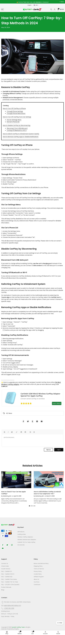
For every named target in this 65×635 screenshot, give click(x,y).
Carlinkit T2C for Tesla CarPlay (26, 542)
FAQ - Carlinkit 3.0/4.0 (7, 574)
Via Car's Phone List (13, 122)
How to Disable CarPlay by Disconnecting (16, 125)
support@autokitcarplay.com (12, 605)
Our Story (36, 582)
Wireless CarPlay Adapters (25, 537)
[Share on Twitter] (27, 421)
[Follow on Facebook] (2, 544)
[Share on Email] (41, 421)
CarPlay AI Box (22, 534)
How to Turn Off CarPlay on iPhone (14, 108)
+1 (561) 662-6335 (9, 608)
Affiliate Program (39, 577)
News (10, 413)
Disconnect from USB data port (17, 128)
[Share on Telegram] (37, 421)
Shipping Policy (38, 566)
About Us (36, 579)
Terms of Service (39, 569)
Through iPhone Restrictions (16, 113)
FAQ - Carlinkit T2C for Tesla (9, 582)
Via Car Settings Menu (14, 120)
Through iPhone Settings (15, 111)
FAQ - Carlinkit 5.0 (6, 571)
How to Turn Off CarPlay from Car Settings (17, 117)
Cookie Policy (38, 574)
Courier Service (5, 569)
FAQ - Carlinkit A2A (6, 577)
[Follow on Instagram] (11, 544)
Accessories (21, 545)
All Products (21, 532)
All (7, 413)
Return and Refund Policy (41, 563)
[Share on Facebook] (23, 421)
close (3, 1)
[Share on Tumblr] (32, 421)
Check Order (5, 566)
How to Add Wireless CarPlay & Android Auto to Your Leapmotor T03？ (47, 493)
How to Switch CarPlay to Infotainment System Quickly (21, 134)
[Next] (60, 479)
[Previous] (4, 479)
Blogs (2, 590)
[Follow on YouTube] (2, 548)
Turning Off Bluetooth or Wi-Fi (16, 130)
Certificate (37, 584)
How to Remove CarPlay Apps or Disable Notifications (20, 137)
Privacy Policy (38, 571)
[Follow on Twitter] (7, 544)
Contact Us (4, 563)
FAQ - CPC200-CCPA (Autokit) (10, 584)
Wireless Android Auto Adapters (27, 539)
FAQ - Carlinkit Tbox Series (9, 579)
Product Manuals (6, 587)
